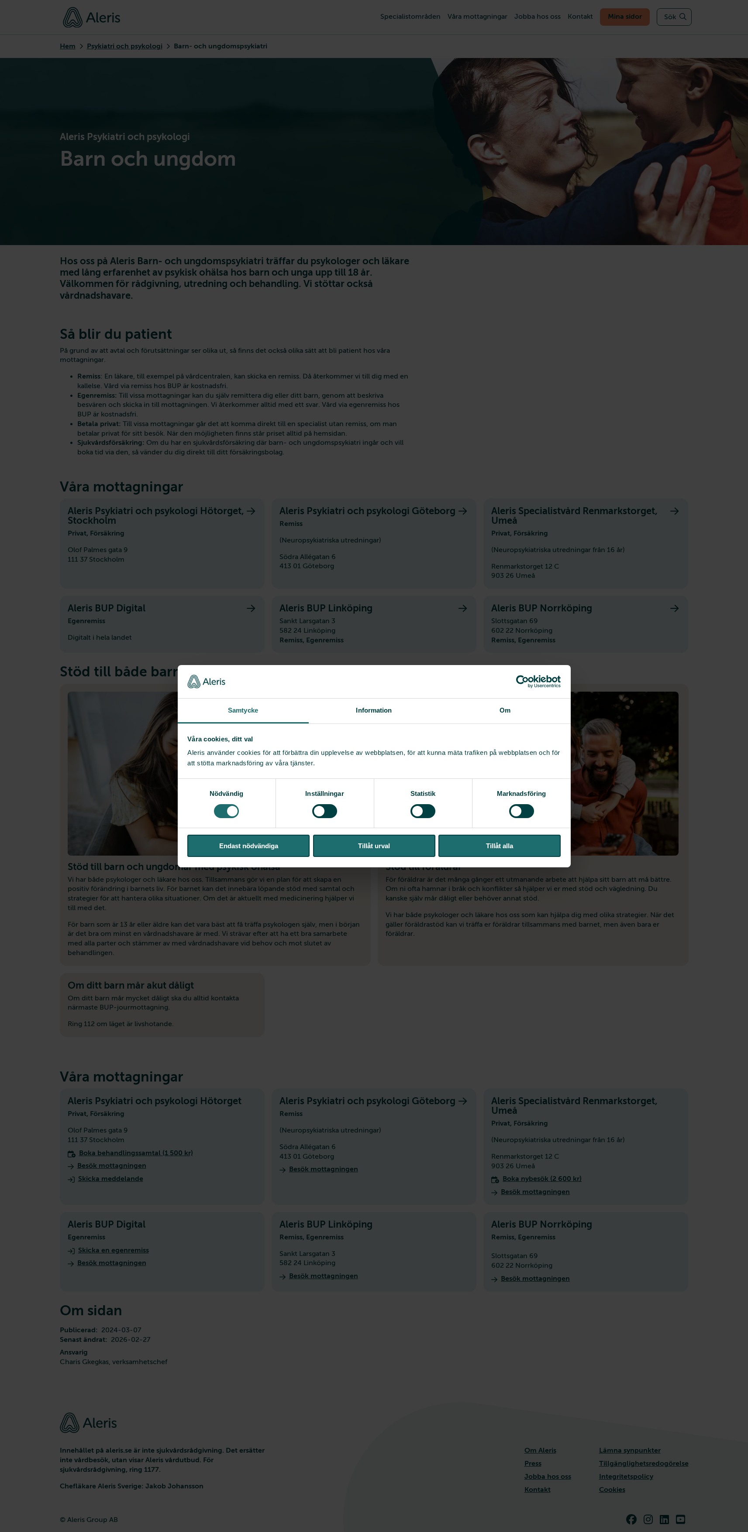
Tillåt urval (374, 846)
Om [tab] (505, 710)
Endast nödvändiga (248, 846)
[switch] (324, 811)
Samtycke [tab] (243, 710)
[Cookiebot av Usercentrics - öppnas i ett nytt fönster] (522, 681)
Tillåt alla (499, 846)
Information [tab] (374, 710)
